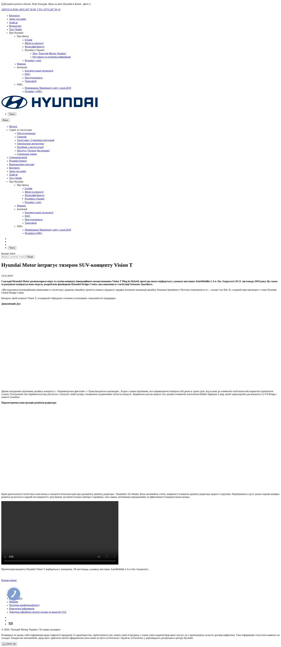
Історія (28, 39)
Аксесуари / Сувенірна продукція (35, 140)
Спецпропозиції (18, 157)
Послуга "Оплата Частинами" (33, 150)
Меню (5, 120)
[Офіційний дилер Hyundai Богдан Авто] (49, 108)
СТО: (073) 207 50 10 (48, 9)
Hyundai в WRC (33, 233)
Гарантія (21, 136)
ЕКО (27, 74)
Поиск (12, 114)
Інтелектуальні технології (39, 70)
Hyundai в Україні (34, 198)
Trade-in (13, 22)
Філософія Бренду (35, 46)
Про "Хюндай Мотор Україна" (50, 53)
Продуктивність (34, 77)
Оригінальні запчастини (30, 143)
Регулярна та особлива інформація (52, 56)
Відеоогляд (15, 26)
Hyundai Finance (18, 160)
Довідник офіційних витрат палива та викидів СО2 (37, 612)
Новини (21, 63)
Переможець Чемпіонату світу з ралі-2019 (48, 88)
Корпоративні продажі (21, 164)
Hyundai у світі (33, 60)
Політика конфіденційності (24, 605)
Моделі (13, 126)
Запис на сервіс (17, 19)
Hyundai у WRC (33, 91)
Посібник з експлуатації (30, 147)
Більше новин (9, 580)
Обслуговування (26, 133)
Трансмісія (30, 81)
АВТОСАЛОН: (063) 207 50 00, (18, 9)
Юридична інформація (21, 608)
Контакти (14, 15)
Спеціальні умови (27, 154)
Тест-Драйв (15, 29)
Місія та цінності (34, 43)
